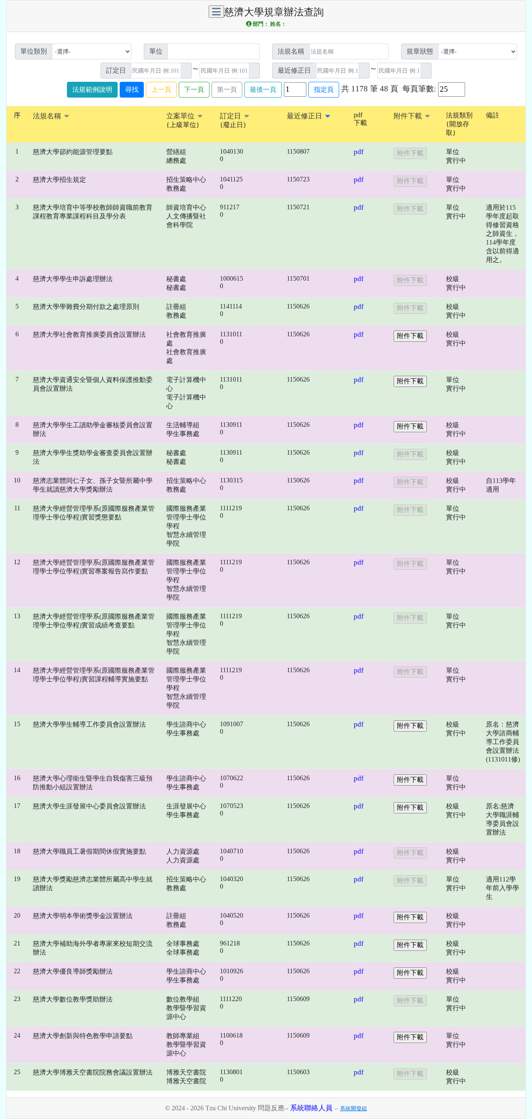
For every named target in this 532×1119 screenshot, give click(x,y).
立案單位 (181, 116)
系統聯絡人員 (311, 1108)
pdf (359, 152)
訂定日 (231, 116)
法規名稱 (48, 116)
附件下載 (409, 116)
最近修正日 (305, 116)
